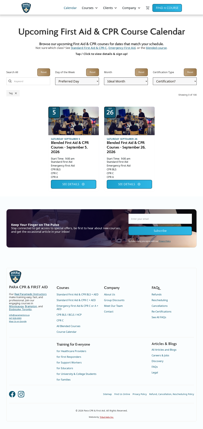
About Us (109, 294)
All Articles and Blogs (164, 349)
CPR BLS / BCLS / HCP (69, 314)
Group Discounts (114, 300)
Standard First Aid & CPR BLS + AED (77, 294)
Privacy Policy (140, 394)
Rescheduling (160, 300)
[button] (90, 8)
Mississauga (16, 306)
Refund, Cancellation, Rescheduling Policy (171, 394)
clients (108, 8)
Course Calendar (67, 332)
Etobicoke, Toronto (20, 309)
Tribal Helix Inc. (107, 417)
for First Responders (69, 357)
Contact (108, 311)
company (129, 8)
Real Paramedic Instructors (30, 294)
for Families (64, 379)
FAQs (155, 367)
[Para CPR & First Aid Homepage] (15, 277)
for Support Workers (69, 362)
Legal (155, 372)
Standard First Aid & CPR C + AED (76, 300)
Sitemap (107, 394)
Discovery (157, 361)
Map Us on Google (17, 321)
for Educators (65, 368)
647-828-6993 (15, 318)
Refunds (157, 294)
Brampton (31, 306)
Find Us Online (122, 394)
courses (87, 8)
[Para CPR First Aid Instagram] (21, 394)
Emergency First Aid (121, 48)
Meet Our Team (113, 306)
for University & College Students (76, 374)
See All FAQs (159, 317)
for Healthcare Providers (71, 351)
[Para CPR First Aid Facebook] (12, 394)
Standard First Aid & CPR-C (89, 48)
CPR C (60, 320)
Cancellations (160, 306)
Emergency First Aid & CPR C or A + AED (77, 307)
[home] (26, 8)
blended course (156, 48)
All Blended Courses (68, 326)
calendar (70, 8)
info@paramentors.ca (19, 315)
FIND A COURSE (167, 7)
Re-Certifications (161, 311)
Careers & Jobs (160, 355)
